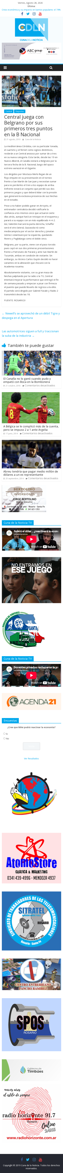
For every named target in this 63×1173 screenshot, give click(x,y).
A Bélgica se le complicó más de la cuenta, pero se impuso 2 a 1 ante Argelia (31, 427)
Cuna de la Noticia (33, 139)
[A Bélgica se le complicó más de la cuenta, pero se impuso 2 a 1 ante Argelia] (31, 394)
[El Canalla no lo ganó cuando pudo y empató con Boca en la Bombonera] (31, 352)
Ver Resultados (31, 758)
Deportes (20, 111)
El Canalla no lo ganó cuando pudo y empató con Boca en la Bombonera (27, 380)
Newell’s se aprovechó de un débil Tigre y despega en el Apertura (31, 316)
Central (9, 111)
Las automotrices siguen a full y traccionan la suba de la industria (30, 333)
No (7, 738)
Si (7, 733)
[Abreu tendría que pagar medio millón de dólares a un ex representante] (31, 441)
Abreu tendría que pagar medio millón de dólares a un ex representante (30, 473)
